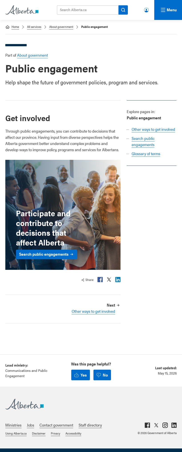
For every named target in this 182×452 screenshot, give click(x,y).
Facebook (100, 279)
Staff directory (90, 425)
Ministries (13, 425)
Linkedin (118, 279)
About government (61, 26)
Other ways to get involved (153, 129)
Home (15, 26)
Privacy (55, 433)
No (105, 375)
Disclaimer (39, 433)
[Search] (123, 10)
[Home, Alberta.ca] (21, 10)
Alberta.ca (86, 404)
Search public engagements (44, 254)
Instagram (165, 425)
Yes (84, 375)
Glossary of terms (146, 153)
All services (34, 26)
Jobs (30, 425)
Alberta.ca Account (147, 9)
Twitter (109, 279)
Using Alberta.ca (16, 433)
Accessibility (73, 433)
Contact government (56, 425)
